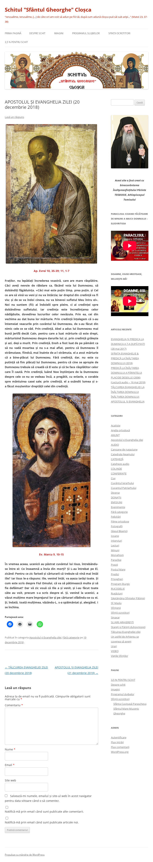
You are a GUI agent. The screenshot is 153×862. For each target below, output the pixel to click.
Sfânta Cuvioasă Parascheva (129, 704)
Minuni (115, 550)
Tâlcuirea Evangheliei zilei (125, 632)
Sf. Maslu (116, 603)
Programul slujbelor (86, 33)
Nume (10, 749)
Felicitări (116, 516)
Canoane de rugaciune (124, 449)
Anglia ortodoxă (120, 430)
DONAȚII (116, 497)
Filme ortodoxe (120, 521)
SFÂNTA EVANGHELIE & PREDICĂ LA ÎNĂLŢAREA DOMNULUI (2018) (125, 358)
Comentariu (14, 705)
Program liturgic (120, 584)
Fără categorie (71, 637)
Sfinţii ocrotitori (119, 33)
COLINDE (116, 468)
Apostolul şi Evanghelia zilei (45, 637)
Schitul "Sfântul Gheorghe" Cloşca (48, 9)
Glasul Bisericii (119, 531)
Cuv (113, 478)
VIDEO (115, 651)
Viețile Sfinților (119, 656)
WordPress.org (119, 752)
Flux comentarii (120, 747)
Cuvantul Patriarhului (123, 488)
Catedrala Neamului (122, 454)
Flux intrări (117, 742)
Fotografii (117, 526)
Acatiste (115, 425)
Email (10, 765)
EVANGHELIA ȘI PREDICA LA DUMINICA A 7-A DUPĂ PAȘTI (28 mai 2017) (128, 344)
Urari (114, 646)
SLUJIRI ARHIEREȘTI (122, 622)
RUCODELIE (118, 588)
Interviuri (116, 540)
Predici (115, 574)
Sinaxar (115, 617)
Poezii (114, 564)
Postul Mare (118, 569)
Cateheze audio (120, 464)
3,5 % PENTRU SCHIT (16, 42)
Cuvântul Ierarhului (122, 483)
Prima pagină (13, 33)
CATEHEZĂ (117, 459)
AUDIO (115, 444)
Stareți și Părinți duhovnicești (128, 627)
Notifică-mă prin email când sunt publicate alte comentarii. (44, 811)
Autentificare (118, 737)
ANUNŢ (115, 435)
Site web (10, 780)
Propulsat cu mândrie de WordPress (25, 854)
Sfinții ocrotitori (120, 612)
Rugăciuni (117, 593)
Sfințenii (116, 608)
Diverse (115, 492)
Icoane (115, 536)
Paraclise (116, 560)
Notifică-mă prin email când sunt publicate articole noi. (42, 822)
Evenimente (118, 507)
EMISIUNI (116, 502)
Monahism (117, 555)
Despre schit (37, 33)
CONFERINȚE (119, 473)
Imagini (58, 33)
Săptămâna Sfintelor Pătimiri (128, 598)
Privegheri (117, 579)
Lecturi (115, 545)
